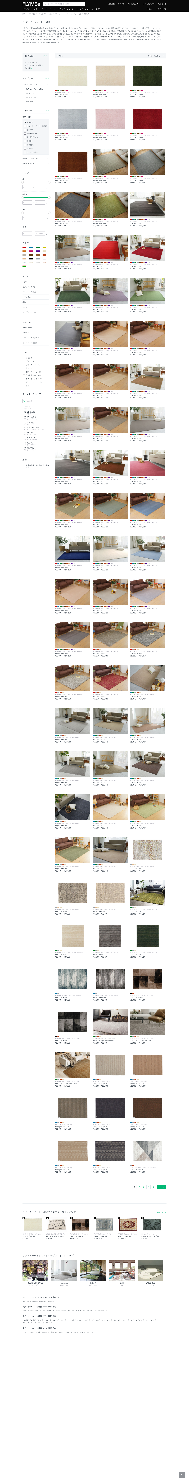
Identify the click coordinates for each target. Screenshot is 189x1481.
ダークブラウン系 (107, 1320)
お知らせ (150, 9)
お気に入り (150, 4)
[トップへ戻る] (182, 1475)
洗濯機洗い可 (32, 133)
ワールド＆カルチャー (100, 1310)
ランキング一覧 (160, 1212)
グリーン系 (39, 1320)
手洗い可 (30, 130)
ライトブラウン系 (151, 1320)
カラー (36, 9)
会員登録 (111, 4)
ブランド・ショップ (65, 9)
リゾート (89, 1310)
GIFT (98, 9)
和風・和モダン (80, 1310)
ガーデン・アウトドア (34, 382)
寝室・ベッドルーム (33, 365)
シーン (52, 9)
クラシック (71, 1310)
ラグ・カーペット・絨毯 (74, 14)
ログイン (121, 4)
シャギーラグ (42, 1301)
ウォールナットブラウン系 (121, 1320)
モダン (24, 1310)
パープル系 (71, 1320)
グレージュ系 (96, 1320)
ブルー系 (32, 1320)
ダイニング (30, 361)
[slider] (22, 182)
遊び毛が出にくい (33, 137)
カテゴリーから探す (46, 14)
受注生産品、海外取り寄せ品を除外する (37, 466)
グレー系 (33, 1323)
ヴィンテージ (57, 1310)
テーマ (44, 9)
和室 (27, 386)
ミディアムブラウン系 (137, 1320)
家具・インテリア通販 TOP (30, 14)
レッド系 (25, 1320)
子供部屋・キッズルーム (35, 375)
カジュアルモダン (33, 1310)
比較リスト (135, 4)
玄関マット (51, 1301)
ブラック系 (25, 1323)
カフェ (64, 1310)
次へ (162, 1187)
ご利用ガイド (161, 9)
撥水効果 (30, 145)
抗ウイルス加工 (33, 152)
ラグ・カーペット (60, 14)
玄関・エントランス (33, 372)
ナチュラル (43, 1310)
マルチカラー (50, 1323)
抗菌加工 (30, 149)
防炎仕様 (30, 122)
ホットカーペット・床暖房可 (38, 126)
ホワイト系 (41, 1323)
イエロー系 (48, 1320)
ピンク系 (63, 1320)
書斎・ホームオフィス (34, 379)
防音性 (29, 141)
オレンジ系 (56, 1320)
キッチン (29, 368)
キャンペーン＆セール (84, 9)
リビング (29, 358)
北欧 (49, 1310)
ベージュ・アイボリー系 (83, 1320)
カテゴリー (26, 9)
